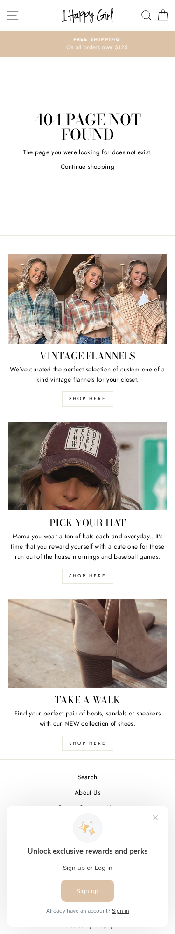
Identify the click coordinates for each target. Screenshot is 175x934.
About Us (87, 792)
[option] (87, 44)
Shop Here (87, 575)
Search (87, 777)
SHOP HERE (87, 398)
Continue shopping (87, 166)
